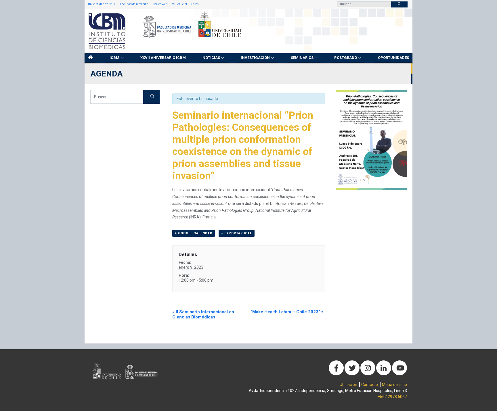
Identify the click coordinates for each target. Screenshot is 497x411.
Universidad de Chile (102, 4)
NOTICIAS (211, 57)
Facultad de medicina (134, 4)
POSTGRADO (345, 57)
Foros (195, 4)
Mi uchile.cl (179, 4)
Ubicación (348, 384)
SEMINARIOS (302, 57)
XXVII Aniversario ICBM (163, 57)
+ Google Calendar (193, 233)
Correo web (160, 4)
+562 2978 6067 (392, 396)
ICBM (114, 57)
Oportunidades (393, 57)
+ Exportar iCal (236, 233)
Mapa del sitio (394, 384)
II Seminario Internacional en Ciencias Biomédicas (203, 314)
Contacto (369, 384)
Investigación (255, 57)
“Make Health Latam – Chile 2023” (287, 311)
